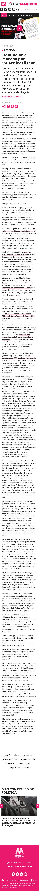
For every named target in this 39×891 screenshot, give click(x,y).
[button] (35, 15)
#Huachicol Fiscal (10, 759)
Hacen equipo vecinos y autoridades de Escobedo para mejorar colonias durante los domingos (19, 822)
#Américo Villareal (12, 755)
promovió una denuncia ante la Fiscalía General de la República (17, 337)
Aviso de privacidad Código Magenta (17, 886)
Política (9, 792)
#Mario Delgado (28, 759)
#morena (10, 763)
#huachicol (28, 755)
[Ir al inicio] (20, 4)
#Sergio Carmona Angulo (19, 767)
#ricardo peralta (25, 763)
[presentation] (1, 806)
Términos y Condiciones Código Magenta (14, 886)
